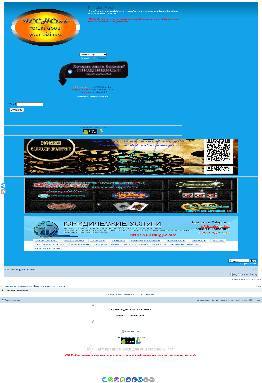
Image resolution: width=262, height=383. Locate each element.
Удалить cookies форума (222, 300)
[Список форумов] (46, 26)
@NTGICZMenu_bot (101, 87)
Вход (254, 274)
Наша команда (202, 300)
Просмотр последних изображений (16, 286)
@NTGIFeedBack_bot (104, 89)
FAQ (235, 274)
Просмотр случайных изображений (49, 286)
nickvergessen (148, 294)
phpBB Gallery (124, 294)
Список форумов (16, 269)
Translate (102, 58)
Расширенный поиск (247, 264)
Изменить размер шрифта (254, 268)
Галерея (31, 269)
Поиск (259, 286)
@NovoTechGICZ (98, 92)
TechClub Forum (101, 8)
